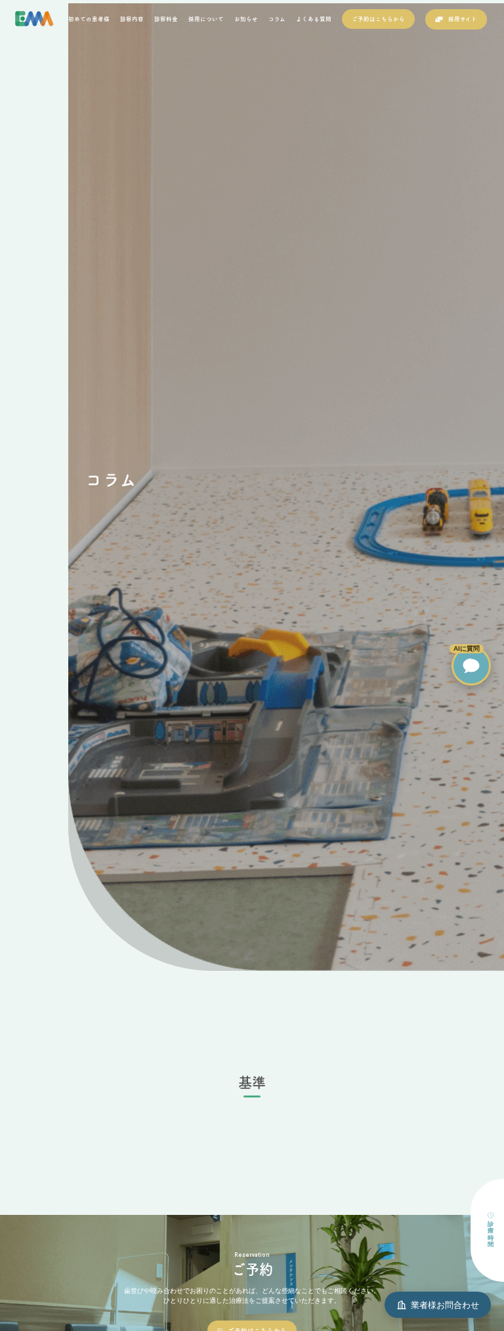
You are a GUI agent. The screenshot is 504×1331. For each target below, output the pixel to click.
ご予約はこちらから (378, 19)
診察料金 (166, 19)
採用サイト (462, 19)
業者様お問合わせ (445, 1305)
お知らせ (246, 19)
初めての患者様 (89, 19)
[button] (471, 666)
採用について (206, 19)
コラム (276, 19)
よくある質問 (313, 19)
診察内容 (132, 19)
